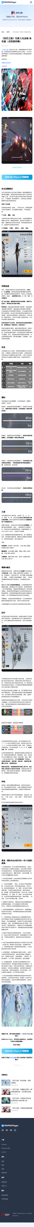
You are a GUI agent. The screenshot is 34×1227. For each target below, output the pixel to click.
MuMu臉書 (13, 1057)
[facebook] (3, 1130)
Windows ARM (6, 1148)
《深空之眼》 (5, 49)
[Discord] (7, 1130)
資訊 (3, 32)
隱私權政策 (5, 1195)
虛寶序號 (4, 1172)
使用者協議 (5, 1199)
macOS (4, 1152)
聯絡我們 (4, 1182)
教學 (3, 1165)
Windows (4, 1144)
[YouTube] (11, 1130)
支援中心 (4, 1186)
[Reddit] (15, 1130)
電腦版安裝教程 (6, 62)
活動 (3, 1169)
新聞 (8, 32)
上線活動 (4, 66)
